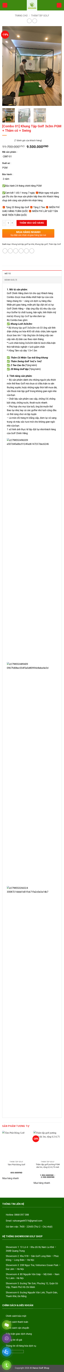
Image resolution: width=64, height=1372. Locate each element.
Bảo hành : (7, 174)
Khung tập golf (41, 244)
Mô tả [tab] (8, 273)
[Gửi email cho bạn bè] (21, 250)
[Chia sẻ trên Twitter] (15, 250)
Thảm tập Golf (40, 15)
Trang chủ (21, 15)
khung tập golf (19, 327)
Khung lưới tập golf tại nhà (23, 244)
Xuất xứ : (6, 163)
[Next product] (29, 21)
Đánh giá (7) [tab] (11, 280)
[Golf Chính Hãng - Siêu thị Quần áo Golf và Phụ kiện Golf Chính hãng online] (32, 5)
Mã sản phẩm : (9, 152)
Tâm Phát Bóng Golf (16, 1164)
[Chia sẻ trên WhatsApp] (5, 250)
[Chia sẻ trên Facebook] (10, 250)
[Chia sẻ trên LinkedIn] (31, 250)
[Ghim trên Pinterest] (26, 250)
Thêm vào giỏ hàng (31, 223)
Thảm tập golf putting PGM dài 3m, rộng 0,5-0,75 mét (48, 1165)
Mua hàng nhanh (10, 1178)
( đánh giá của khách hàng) (28, 140)
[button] (5, 5)
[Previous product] (34, 21)
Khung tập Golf (21, 316)
